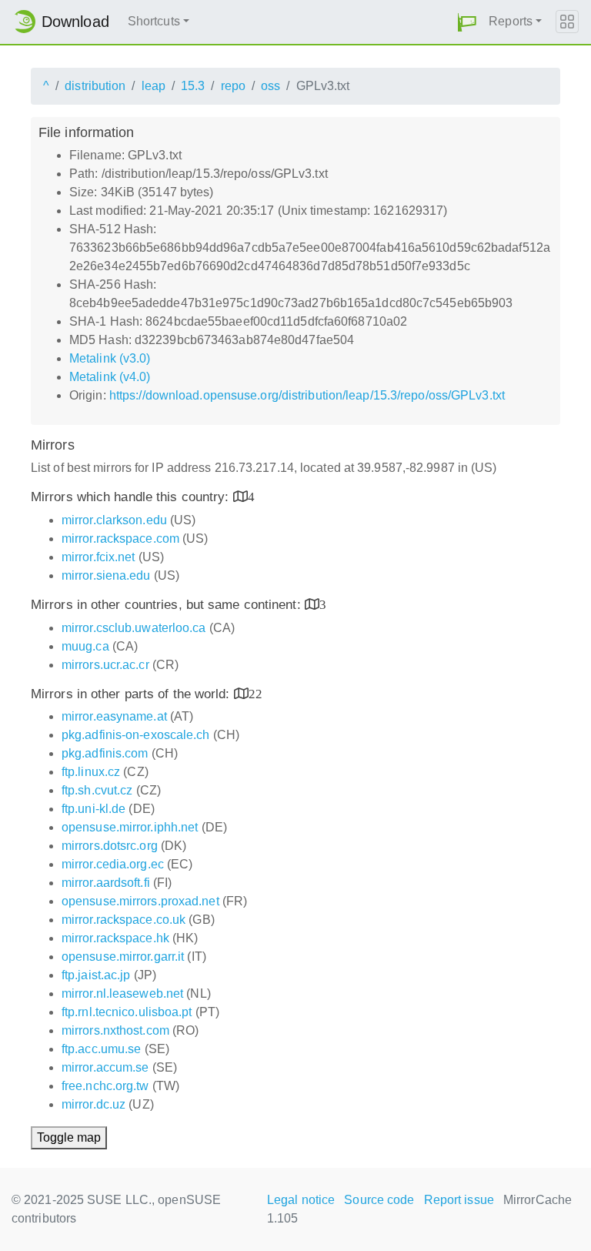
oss (270, 85)
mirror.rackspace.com (120, 538)
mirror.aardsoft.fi (106, 882)
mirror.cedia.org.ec (113, 864)
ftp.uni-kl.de (93, 808)
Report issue (459, 1199)
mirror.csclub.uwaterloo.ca (134, 627)
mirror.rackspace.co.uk (123, 919)
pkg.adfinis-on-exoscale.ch (136, 734)
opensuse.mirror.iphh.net (130, 827)
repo (233, 85)
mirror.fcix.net (98, 557)
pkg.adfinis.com (105, 753)
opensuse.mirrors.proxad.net (140, 901)
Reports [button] (511, 21)
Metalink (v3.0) (110, 358)
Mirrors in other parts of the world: (132, 694)
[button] (467, 22)
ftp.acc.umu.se (101, 1048)
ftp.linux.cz (91, 771)
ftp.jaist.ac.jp (96, 975)
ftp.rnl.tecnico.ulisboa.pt (127, 1012)
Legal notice (301, 1199)
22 (255, 693)
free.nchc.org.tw (105, 1085)
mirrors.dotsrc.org (110, 845)
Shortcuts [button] (154, 21)
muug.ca (85, 646)
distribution (95, 85)
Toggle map (69, 1137)
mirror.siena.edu (106, 575)
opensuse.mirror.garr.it (123, 956)
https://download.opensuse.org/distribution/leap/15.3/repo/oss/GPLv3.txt (307, 395)
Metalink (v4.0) (110, 376)
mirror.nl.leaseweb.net (122, 993)
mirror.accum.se (105, 1067)
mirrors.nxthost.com (115, 1030)
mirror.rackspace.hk (115, 938)
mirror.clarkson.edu (114, 520)
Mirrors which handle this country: (132, 497)
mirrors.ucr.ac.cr (105, 664)
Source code (379, 1199)
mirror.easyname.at (114, 716)
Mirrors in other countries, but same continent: (168, 604)
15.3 (193, 85)
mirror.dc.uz (93, 1104)
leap (153, 85)
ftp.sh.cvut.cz (97, 790)
